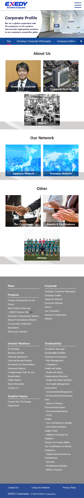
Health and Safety (53, 368)
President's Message (55, 349)
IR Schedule (13, 349)
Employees (50, 450)
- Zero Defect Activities (55, 427)
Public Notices (14, 380)
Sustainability (53, 343)
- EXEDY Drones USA (18, 312)
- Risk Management (54, 360)
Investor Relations (19, 343)
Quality (48, 419)
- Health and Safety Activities (58, 380)
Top (9, 41)
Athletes (48, 318)
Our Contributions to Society (58, 446)
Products (13, 294)
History (48, 307)
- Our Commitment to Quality (58, 423)
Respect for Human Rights (57, 442)
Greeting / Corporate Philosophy (34, 41)
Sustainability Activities (55, 353)
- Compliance (51, 364)
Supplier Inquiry (18, 396)
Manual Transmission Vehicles (22, 320)
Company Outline (66, 41)
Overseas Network (54, 303)
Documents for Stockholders (21, 364)
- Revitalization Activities (56, 466)
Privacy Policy (69, 487)
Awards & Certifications (56, 315)
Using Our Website (41, 487)
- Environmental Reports (56, 411)
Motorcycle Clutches (17, 331)
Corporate (51, 285)
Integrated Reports (17, 368)
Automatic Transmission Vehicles (23, 316)
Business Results (16, 353)
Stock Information (16, 384)
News (11, 285)
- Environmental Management (58, 392)
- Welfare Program (53, 469)
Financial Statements (18, 357)
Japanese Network (54, 299)
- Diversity (50, 462)
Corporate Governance (56, 357)
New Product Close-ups (19, 308)
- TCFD (48, 415)
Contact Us (13, 388)
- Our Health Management (57, 384)
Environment (51, 388)
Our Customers (52, 311)
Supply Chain (51, 431)
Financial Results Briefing (20, 360)
